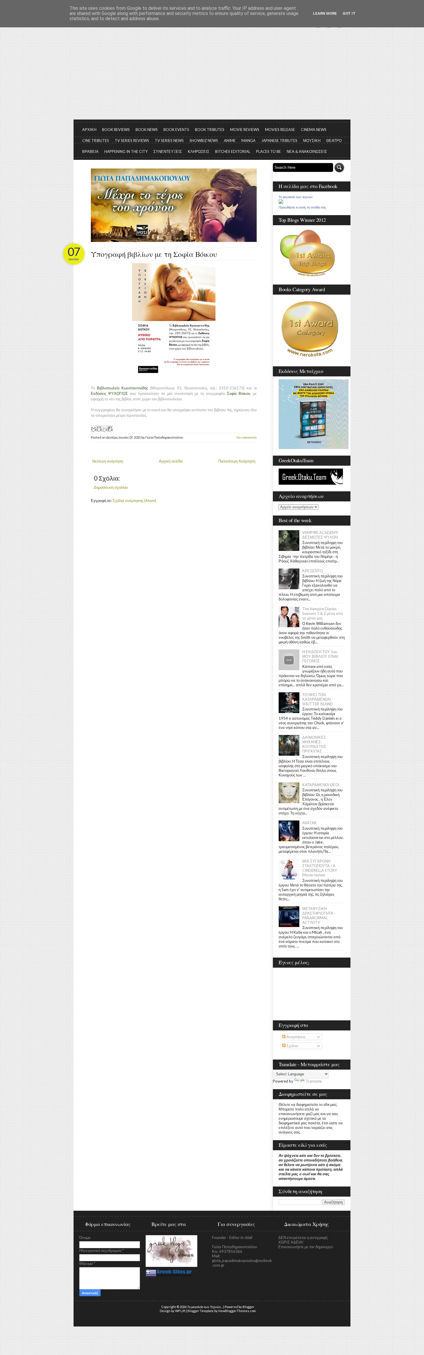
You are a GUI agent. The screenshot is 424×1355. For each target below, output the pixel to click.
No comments (247, 437)
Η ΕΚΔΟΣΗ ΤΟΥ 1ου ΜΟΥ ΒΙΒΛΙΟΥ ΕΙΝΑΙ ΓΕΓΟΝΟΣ (320, 656)
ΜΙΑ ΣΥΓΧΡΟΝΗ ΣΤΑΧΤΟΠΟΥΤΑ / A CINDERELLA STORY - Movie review (320, 868)
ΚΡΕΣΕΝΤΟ (312, 570)
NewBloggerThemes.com (237, 1311)
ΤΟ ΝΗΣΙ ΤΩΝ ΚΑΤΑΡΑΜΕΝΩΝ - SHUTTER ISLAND (317, 699)
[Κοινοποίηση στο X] (104, 428)
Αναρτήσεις (295, 1036)
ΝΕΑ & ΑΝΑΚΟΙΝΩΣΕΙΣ (307, 151)
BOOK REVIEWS (116, 129)
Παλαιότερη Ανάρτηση (236, 461)
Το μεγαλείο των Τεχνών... (205, 1307)
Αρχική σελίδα (171, 461)
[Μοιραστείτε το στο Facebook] (110, 428)
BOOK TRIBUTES (209, 129)
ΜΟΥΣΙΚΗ (311, 140)
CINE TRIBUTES (95, 140)
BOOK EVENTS (176, 129)
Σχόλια (292, 1045)
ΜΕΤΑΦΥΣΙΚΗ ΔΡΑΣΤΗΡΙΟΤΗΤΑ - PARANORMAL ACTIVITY (318, 915)
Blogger (248, 1307)
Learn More (325, 13)
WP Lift (180, 1311)
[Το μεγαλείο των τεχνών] (281, 202)
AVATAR (309, 822)
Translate (314, 1081)
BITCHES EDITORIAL (232, 151)
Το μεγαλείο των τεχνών (296, 197)
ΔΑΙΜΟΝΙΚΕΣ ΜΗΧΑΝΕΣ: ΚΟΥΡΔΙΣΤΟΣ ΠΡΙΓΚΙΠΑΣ (314, 744)
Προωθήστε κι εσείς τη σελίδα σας (302, 207)
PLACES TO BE (268, 151)
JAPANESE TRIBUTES (279, 140)
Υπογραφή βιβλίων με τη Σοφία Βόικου (154, 254)
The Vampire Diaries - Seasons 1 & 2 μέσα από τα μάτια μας (322, 613)
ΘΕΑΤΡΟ (334, 140)
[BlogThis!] (99, 428)
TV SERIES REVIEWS (132, 140)
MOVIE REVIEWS (244, 129)
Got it (349, 13)
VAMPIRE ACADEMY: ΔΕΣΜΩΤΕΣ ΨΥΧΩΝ (320, 534)
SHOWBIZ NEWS (204, 140)
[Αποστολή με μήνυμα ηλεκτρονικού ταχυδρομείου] (93, 428)
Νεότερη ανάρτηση (107, 461)
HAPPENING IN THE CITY (126, 151)
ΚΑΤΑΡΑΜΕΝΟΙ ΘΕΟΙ (320, 784)
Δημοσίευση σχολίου (111, 487)
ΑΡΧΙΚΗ (89, 129)
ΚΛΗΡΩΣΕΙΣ (198, 151)
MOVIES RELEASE (280, 129)
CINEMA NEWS (314, 129)
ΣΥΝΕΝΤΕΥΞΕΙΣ (167, 151)
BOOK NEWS (147, 129)
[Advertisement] (212, 76)
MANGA (248, 140)
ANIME (230, 140)
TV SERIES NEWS (169, 140)
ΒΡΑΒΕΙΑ (90, 151)
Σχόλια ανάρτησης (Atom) (134, 500)
